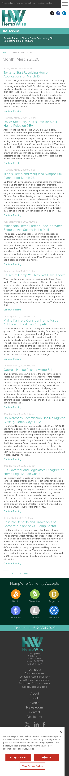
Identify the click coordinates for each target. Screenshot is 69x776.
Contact (34, 712)
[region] (32, 751)
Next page (23, 573)
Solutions (34, 670)
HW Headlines (11, 31)
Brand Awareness (34, 673)
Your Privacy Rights (32, 766)
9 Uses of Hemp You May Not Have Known (34, 275)
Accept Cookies (18, 757)
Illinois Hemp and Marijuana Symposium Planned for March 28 (33, 176)
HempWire (35, 653)
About (34, 693)
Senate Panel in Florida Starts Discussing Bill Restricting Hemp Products (28, 39)
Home (5, 52)
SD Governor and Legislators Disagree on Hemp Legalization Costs (34, 472)
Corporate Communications (34, 676)
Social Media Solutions (34, 686)
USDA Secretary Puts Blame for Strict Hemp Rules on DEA (30, 124)
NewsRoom (34, 707)
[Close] (60, 731)
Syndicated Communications (34, 683)
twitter (52, 13)
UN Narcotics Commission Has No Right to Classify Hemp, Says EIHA (34, 420)
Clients (35, 698)
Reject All (47, 757)
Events (34, 703)
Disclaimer (34, 717)
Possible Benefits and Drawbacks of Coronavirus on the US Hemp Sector (30, 524)
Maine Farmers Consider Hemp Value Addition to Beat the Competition (31, 322)
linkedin (64, 13)
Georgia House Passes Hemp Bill (28, 370)
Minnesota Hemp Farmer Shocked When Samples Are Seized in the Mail (33, 228)
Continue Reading (12, 111)
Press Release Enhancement (34, 680)
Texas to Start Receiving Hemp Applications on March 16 (26, 74)
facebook (58, 13)
